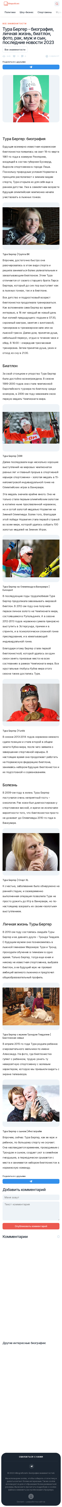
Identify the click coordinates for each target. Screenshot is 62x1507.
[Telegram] (31, 1466)
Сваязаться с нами (31, 1457)
